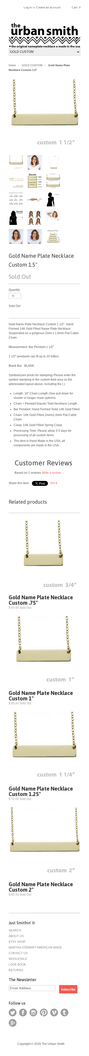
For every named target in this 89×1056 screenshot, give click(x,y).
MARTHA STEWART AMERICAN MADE (35, 947)
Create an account (48, 7)
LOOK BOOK (17, 964)
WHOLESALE (18, 959)
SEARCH (15, 930)
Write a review (51, 472)
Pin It (53, 483)
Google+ (13, 1023)
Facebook (23, 1012)
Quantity (14, 290)
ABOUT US (16, 936)
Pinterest (44, 1012)
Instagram (33, 1012)
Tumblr (64, 1012)
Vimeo (54, 1012)
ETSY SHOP (17, 942)
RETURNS (16, 970)
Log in (28, 7)
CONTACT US (18, 953)
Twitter (13, 1012)
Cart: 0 (76, 7)
